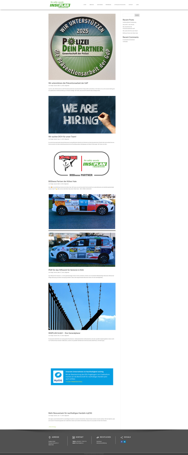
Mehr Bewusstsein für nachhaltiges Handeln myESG (70, 413)
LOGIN (137, 4)
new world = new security (128, 24)
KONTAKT (131, 4)
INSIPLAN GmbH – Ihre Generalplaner (64, 333)
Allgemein (67, 85)
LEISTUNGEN (99, 4)
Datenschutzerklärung (101, 443)
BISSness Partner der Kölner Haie (62, 181)
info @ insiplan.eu (79, 443)
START (85, 4)
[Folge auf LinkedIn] (124, 442)
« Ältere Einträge (52, 426)
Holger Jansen (53, 85)
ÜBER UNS (92, 4)
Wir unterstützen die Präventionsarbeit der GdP (68, 83)
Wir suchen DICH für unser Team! (62, 137)
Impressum (99, 441)
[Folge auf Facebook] (122, 442)
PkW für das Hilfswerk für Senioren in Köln (66, 270)
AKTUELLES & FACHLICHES (119, 4)
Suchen (137, 15)
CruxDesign (101, 453)
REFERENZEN (108, 4)
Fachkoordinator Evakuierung (129, 22)
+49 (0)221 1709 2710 (81, 441)
